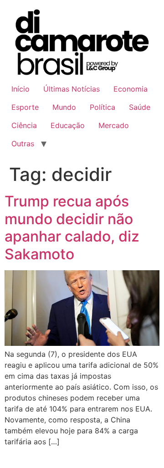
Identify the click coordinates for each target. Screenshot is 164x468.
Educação (68, 125)
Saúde (139, 107)
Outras (22, 143)
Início (20, 88)
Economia (130, 88)
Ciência (24, 125)
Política (102, 107)
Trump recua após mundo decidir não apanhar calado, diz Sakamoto (72, 227)
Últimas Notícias (71, 88)
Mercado (113, 125)
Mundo (64, 107)
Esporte (25, 107)
